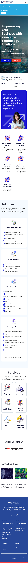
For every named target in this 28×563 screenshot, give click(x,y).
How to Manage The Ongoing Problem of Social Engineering (6, 486)
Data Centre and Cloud (20, 523)
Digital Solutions (18, 526)
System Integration (6, 526)
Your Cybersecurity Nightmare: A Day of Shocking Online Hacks (20, 486)
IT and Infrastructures (20, 528)
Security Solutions (19, 530)
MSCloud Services (6, 534)
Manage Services (6, 532)
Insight (16, 547)
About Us (4, 547)
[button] (25, 2)
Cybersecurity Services (7, 523)
